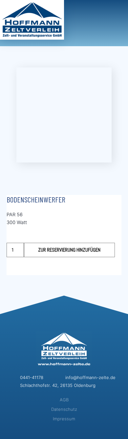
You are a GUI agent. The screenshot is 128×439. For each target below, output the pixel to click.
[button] (119, 10)
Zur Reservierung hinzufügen (69, 250)
